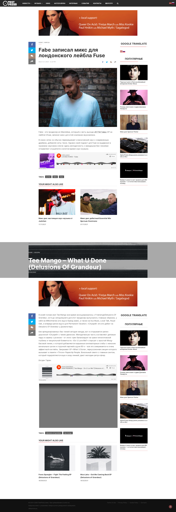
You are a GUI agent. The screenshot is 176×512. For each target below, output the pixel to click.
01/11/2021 (84, 224)
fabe (55, 177)
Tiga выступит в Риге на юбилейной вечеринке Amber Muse (132, 83)
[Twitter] (32, 50)
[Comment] (32, 56)
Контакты (97, 3)
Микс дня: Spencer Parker (129, 132)
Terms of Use (111, 502)
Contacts (144, 502)
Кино (48, 3)
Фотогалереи (59, 3)
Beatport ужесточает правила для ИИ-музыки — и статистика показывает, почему (133, 181)
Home (41, 42)
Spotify (110, 3)
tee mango (68, 433)
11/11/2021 (42, 224)
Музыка (38, 3)
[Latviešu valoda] (121, 51)
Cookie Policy (134, 502)
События (85, 3)
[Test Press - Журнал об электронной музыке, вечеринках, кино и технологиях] (11, 3)
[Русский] (124, 51)
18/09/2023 (43, 480)
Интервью (73, 3)
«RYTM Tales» (100, 132)
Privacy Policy (122, 502)
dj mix (48, 177)
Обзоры (37, 252)
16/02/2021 (84, 480)
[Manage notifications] (170, 506)
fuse (61, 177)
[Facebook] (32, 44)
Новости (26, 3)
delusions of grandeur (53, 433)
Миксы (47, 42)
